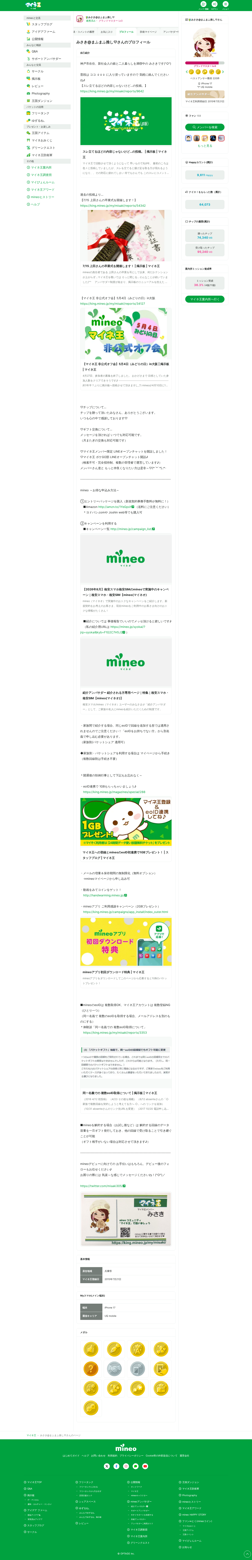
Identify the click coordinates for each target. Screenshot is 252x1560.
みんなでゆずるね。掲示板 (90, 1517)
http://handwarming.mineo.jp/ (103, 895)
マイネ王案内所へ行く (205, 299)
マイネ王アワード (191, 1508)
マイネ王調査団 (139, 1529)
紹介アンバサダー (138, 1506)
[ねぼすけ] (222, 138)
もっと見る (205, 145)
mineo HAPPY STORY (194, 1514)
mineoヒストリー (191, 1501)
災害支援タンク (85, 1495)
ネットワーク (136, 1487)
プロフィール (126, 31)
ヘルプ (85, 1455)
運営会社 (184, 1455)
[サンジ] (198, 138)
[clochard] (214, 138)
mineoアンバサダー (141, 1501)
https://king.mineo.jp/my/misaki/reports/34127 (112, 303)
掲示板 (30, 1495)
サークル (32, 1532)
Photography (189, 1495)
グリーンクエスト (140, 1542)
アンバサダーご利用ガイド (142, 1523)
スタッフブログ (35, 1525)
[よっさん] (190, 138)
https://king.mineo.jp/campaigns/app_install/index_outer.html (125, 912)
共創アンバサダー (138, 1519)
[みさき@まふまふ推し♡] (205, 42)
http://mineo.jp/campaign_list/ (131, 529)
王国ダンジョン (190, 1482)
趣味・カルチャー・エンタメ (40, 1504)
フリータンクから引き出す (90, 1491)
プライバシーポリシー (132, 1455)
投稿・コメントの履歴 (82, 31)
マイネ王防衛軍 (190, 1488)
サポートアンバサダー (140, 1510)
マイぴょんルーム (191, 1540)
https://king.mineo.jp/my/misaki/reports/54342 (113, 205)
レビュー (84, 1523)
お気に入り (107, 31)
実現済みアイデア (35, 1519)
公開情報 (135, 1482)
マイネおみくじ (189, 1526)
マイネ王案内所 (139, 1536)
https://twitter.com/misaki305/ (101, 1186)
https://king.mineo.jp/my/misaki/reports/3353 (115, 1032)
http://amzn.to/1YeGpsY (115, 507)
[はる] (206, 138)
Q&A (29, 1488)
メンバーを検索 (207, 127)
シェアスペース (87, 1501)
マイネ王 (134, 1491)
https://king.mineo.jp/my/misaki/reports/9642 (112, 91)
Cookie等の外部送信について (161, 1455)
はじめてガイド (71, 1455)
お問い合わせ (98, 1455)
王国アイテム (188, 1530)
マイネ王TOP (34, 1482)
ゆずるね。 (85, 1508)
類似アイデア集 (34, 1515)
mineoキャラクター (139, 1495)
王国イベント (188, 1534)
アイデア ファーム (37, 1510)
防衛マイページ (148, 31)
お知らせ (187, 1547)
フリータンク (86, 1482)
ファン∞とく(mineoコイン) (197, 1521)
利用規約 (112, 1455)
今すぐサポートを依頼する (142, 1515)
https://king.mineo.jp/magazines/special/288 (114, 792)
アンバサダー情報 (172, 31)
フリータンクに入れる (88, 1487)
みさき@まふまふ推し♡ (101, 17)
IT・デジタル (33, 1500)
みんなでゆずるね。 (87, 1513)
